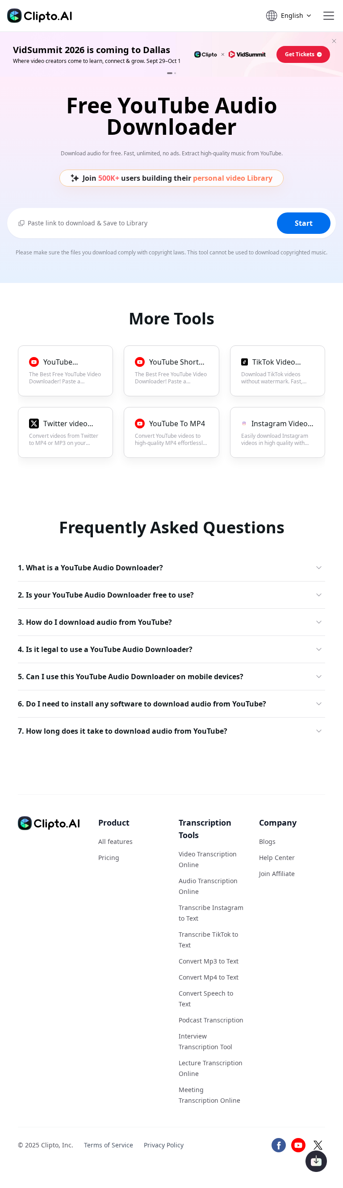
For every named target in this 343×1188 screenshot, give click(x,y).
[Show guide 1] (169, 73)
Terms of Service (108, 1145)
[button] (329, 15)
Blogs (267, 841)
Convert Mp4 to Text (208, 977)
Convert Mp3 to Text (208, 961)
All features (115, 841)
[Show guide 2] (175, 73)
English (292, 15)
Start (304, 223)
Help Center (277, 857)
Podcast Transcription (211, 1020)
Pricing (108, 857)
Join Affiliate (277, 873)
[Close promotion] (334, 41)
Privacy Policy (164, 1145)
